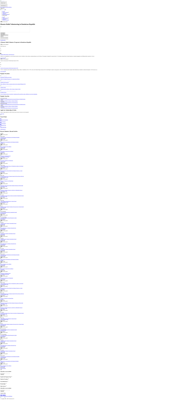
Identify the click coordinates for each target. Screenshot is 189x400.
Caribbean (4, 13)
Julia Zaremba (2, 234)
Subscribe (2, 374)
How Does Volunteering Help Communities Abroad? (8, 212)
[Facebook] (0, 395)
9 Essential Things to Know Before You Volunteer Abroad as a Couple (11, 170)
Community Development (4, 99)
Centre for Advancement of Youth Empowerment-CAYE (9, 68)
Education (10, 99)
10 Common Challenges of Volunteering (6, 160)
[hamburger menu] (5, 9)
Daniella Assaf (2, 224)
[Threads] (1, 395)
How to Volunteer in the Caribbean (5, 146)
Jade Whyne (2, 152)
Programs (4, 40)
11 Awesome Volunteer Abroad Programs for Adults (8, 217)
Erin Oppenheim (3, 244)
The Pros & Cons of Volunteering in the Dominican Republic (9, 137)
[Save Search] (1, 21)
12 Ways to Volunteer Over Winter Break (6, 298)
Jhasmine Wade (2, 147)
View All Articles (3, 368)
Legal (9, 396)
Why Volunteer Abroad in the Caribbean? (6, 151)
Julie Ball (1, 181)
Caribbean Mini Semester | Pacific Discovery (7, 54)
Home (3, 11)
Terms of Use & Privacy (4, 396)
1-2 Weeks (12, 106)
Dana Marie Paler (3, 207)
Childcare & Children (19, 99)
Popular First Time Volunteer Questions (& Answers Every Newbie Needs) (12, 206)
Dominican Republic (5, 14)
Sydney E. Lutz (2, 161)
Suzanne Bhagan (3, 218)
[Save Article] (1, 134)
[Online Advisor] (1, 369)
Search (1, 40)
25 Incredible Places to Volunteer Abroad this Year (8, 243)
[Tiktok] (5, 395)
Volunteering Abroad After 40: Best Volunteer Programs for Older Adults (11, 185)
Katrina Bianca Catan (3, 186)
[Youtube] (3, 395)
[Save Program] (1, 44)
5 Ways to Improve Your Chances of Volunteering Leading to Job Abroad (11, 166)
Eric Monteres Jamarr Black (4, 156)
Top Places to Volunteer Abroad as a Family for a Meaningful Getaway (11, 190)
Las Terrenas (13, 102)
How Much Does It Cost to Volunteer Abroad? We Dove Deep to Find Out (12, 176)
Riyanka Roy (2, 171)
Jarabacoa (16, 102)
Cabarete (1, 102)
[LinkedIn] (4, 395)
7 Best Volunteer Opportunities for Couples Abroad (8, 201)
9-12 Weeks (9, 106)
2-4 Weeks (5, 106)
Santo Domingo (8, 102)
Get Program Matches (8, 7)
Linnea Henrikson (3, 138)
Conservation (14, 99)
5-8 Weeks (2, 106)
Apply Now (2, 113)
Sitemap (11, 396)
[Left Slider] (1, 133)
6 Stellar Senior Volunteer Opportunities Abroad (7, 233)
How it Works (2, 7)
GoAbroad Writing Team (4, 177)
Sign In (2, 8)
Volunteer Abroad (5, 12)
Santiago (4, 102)
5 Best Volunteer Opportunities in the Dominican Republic (9, 259)
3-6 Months (16, 106)
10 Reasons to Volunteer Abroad (5, 273)
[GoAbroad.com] (2, 0)
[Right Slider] (2, 133)
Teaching (23, 99)
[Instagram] (2, 395)
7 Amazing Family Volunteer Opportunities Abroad (8, 223)
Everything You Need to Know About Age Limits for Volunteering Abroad (12, 195)
